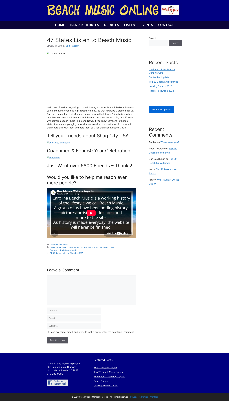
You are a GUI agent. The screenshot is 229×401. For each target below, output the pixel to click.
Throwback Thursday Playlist (109, 376)
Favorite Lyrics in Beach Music (63, 250)
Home (60, 25)
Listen (129, 25)
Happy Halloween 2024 (161, 90)
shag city (104, 247)
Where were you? (169, 142)
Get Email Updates (162, 109)
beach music (55, 247)
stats (111, 247)
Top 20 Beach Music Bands (163, 81)
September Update (159, 77)
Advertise (143, 397)
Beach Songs (101, 381)
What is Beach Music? (105, 367)
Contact (166, 25)
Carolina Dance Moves (106, 385)
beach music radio (70, 247)
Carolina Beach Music (89, 247)
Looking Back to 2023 (160, 86)
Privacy (133, 397)
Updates (111, 25)
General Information (58, 244)
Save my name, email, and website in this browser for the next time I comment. (92, 332)
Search (152, 38)
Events (147, 25)
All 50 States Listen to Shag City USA (66, 253)
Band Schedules (84, 25)
